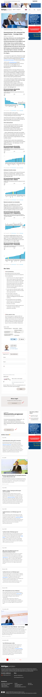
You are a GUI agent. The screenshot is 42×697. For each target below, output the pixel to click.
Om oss (22, 677)
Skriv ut (22, 339)
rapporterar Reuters (19, 517)
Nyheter (14, 9)
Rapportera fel (6, 354)
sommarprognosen (12, 62)
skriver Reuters (5, 577)
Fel (4, 366)
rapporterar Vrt (5, 557)
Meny (38, 9)
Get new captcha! (3, 381)
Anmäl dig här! (14, 403)
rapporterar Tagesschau (7, 444)
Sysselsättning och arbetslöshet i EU (7, 332)
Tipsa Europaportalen (17, 677)
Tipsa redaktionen (13, 354)
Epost (4, 361)
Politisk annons (38, 25)
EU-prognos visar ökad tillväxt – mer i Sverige (13, 627)
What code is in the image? (17, 378)
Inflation (20, 328)
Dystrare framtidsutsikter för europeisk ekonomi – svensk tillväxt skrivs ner (14, 476)
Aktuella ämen (20, 675)
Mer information (7, 2)
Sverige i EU (18, 9)
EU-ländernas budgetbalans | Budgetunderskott (8, 335)
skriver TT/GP (19, 593)
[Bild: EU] (14, 466)
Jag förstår (35, 1)
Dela (14, 339)
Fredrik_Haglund (15, 348)
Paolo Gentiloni (16, 335)
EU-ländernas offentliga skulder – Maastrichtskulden (18, 331)
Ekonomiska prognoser (8, 328)
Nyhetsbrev (16, 675)
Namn (4, 357)
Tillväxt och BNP (15, 328)
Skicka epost (14, 347)
